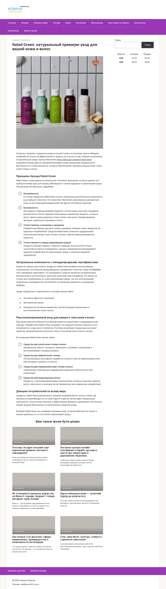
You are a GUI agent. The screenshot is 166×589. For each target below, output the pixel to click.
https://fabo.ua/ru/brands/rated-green (74, 159)
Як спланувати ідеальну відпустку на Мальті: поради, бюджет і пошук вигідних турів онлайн (33, 496)
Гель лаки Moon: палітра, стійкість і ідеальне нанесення (81, 538)
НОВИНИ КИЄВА (38, 571)
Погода (56, 23)
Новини (24, 23)
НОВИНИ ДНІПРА (16, 571)
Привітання (13, 31)
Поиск (118, 40)
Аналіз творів (30, 31)
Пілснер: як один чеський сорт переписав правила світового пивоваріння (30, 450)
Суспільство (140, 23)
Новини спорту (41, 23)
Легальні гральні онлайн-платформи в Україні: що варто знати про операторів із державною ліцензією (78, 451)
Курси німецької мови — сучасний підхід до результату (80, 495)
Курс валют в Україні (118, 23)
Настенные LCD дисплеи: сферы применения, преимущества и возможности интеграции (31, 539)
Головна (12, 23)
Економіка (81, 23)
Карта (68, 23)
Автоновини (97, 23)
